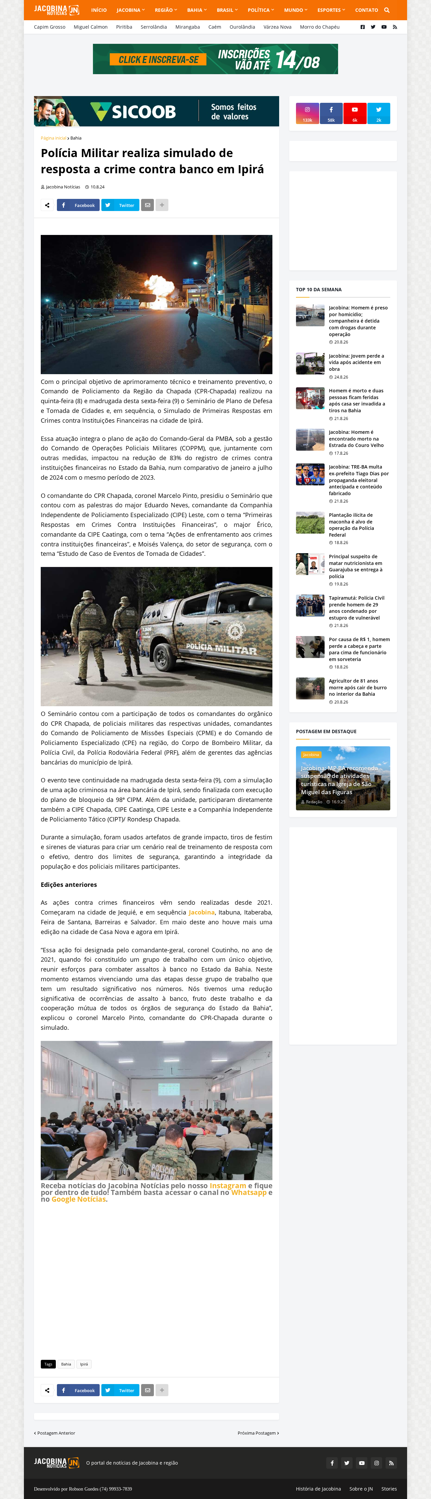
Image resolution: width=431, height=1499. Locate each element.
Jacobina (202, 912)
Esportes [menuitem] (329, 10)
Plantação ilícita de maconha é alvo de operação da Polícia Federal (351, 525)
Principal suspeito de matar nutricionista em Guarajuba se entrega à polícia (356, 566)
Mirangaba (187, 27)
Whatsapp (249, 1192)
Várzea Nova (278, 27)
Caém (214, 27)
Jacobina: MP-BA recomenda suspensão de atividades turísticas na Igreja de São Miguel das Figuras (339, 780)
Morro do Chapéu (320, 27)
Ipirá (84, 1364)
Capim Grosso (49, 27)
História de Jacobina (318, 1489)
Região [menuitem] (164, 10)
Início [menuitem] (99, 10)
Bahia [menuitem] (194, 10)
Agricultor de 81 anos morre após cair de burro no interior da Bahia (358, 687)
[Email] (147, 205)
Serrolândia (154, 27)
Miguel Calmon (91, 27)
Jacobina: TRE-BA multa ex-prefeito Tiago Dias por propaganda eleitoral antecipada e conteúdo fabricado (359, 479)
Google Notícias (79, 1199)
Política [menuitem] (259, 10)
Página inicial (53, 138)
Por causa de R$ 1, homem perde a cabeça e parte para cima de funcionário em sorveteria (359, 649)
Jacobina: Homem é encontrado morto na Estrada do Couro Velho (356, 438)
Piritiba (124, 27)
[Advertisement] (156, 1280)
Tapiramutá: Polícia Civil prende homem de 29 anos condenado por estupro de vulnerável (357, 608)
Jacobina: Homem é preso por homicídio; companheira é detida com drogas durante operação (358, 320)
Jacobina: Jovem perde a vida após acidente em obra (356, 362)
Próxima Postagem (257, 1433)
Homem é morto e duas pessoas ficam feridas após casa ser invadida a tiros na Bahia (357, 400)
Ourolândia (242, 27)
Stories (389, 1489)
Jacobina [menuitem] (128, 10)
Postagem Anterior (56, 1433)
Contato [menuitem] (366, 10)
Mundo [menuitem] (293, 10)
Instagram (228, 1185)
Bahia (75, 138)
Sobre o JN (361, 1489)
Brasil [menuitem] (225, 10)
